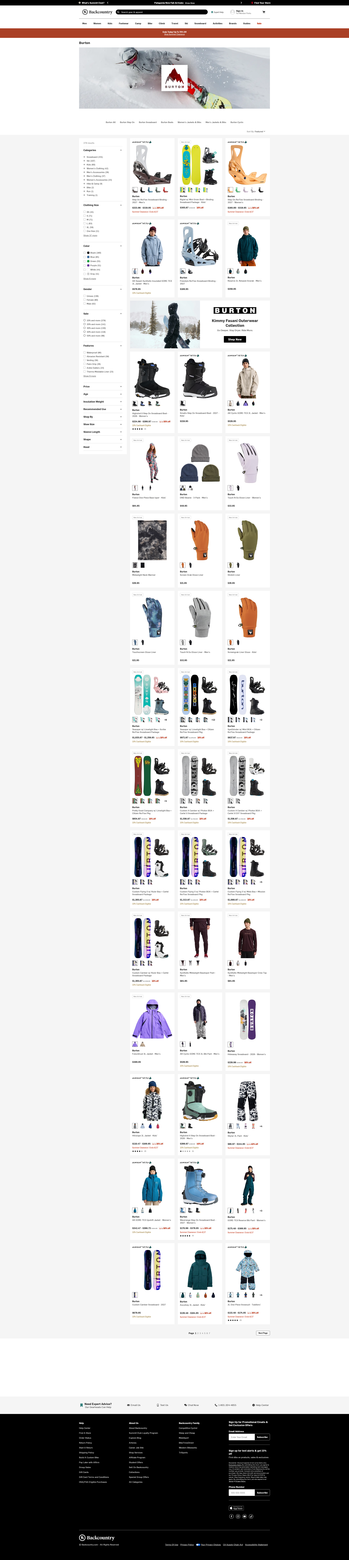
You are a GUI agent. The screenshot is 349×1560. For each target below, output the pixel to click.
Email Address (236, 1431)
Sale (85, 313)
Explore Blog (135, 1437)
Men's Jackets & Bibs (216, 122)
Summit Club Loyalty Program (143, 1432)
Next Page (263, 1333)
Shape (87, 439)
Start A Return (86, 1447)
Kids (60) (91, 164)
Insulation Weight (93, 401)
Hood (86, 447)
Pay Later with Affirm (89, 1462)
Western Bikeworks (188, 1447)
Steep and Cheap (187, 1432)
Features (88, 345)
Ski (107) (91, 160)
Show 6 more (89, 278)
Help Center (84, 1428)
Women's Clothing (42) (97, 168)
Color (86, 246)
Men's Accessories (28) (98, 172)
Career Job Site (136, 1447)
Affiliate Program (137, 1457)
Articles (132, 1442)
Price (86, 386)
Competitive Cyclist (188, 1428)
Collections (134, 1472)
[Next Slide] (241, 2)
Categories (89, 150)
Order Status (85, 1437)
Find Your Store (262, 2)
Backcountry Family (189, 1423)
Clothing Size (91, 205)
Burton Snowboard (148, 122)
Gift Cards (84, 1472)
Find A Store (85, 1432)
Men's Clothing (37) (96, 176)
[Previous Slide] (108, 2)
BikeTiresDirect (186, 1442)
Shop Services (136, 1452)
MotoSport (184, 1437)
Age (85, 394)
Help (81, 1423)
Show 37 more (90, 235)
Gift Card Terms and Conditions (94, 1477)
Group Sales (85, 1467)
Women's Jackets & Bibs (189, 122)
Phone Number (237, 1486)
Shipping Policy (86, 1452)
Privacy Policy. (240, 1481)
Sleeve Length (91, 431)
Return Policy (85, 1442)
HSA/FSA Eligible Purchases (93, 1481)
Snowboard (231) (95, 157)
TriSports (183, 1452)
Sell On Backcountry (138, 1467)
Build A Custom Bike (89, 1457)
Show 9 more (89, 375)
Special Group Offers (139, 1477)
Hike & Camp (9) (94, 183)
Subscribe (262, 1436)
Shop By (88, 416)
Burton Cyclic (237, 122)
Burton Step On (127, 122)
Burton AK (111, 122)
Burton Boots (167, 122)
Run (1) (90, 191)
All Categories (135, 1481)
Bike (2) (90, 187)
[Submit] (118, 12)
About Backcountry (138, 1428)
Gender (87, 289)
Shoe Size (88, 424)
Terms (231, 1481)
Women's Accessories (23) (99, 179)
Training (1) (92, 195)
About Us (134, 1423)
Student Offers (136, 1462)
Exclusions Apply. (235, 1465)
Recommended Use (94, 409)
